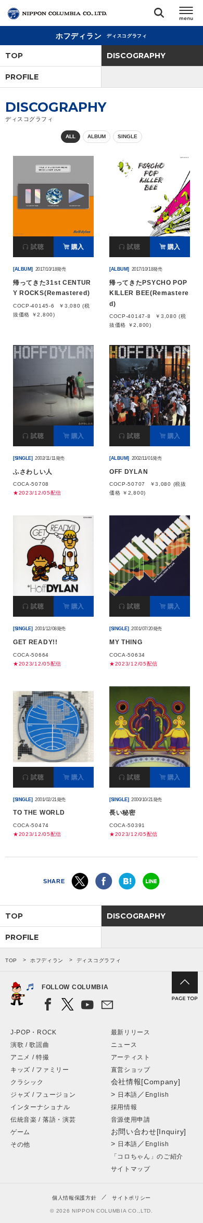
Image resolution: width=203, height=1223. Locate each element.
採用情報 (124, 1107)
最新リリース (130, 1032)
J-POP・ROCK (33, 1032)
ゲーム (20, 1132)
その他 (20, 1144)
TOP (14, 55)
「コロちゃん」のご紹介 (147, 1156)
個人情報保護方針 (74, 1198)
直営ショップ (130, 1069)
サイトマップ (130, 1169)
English (157, 1094)
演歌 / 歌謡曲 (29, 1044)
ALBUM (96, 136)
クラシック (27, 1082)
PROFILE (22, 77)
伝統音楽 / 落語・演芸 (42, 1119)
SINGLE (127, 136)
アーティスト (130, 1057)
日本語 (127, 1094)
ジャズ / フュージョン (42, 1094)
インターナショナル (40, 1107)
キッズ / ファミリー (39, 1069)
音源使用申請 (130, 1119)
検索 (159, 15)
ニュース (124, 1044)
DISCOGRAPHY (136, 55)
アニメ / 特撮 (29, 1057)
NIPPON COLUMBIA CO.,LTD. (57, 13)
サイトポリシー (131, 1198)
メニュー (186, 15)
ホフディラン (47, 960)
